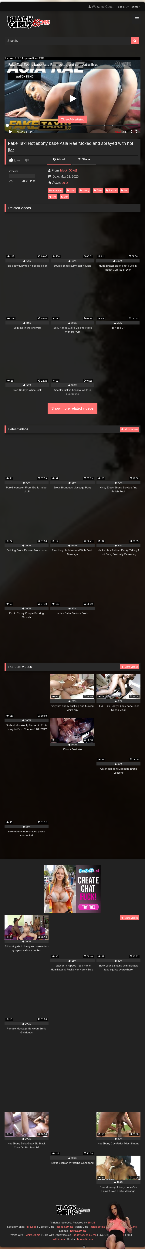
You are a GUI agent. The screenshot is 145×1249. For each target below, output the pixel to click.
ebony (86, 190)
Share (85, 159)
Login (121, 6)
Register (135, 6)
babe (72, 190)
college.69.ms (64, 1226)
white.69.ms (33, 1234)
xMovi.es (31, 1226)
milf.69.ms (58, 1238)
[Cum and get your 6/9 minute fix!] (72, 22)
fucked (112, 190)
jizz (54, 197)
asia (65, 182)
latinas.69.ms (78, 1230)
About (60, 159)
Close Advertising (72, 119)
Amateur (57, 190)
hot (125, 190)
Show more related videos (72, 408)
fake (99, 190)
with (66, 197)
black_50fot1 (68, 170)
